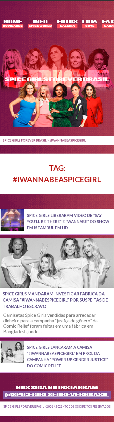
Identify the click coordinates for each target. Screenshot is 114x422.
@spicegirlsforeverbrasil (57, 394)
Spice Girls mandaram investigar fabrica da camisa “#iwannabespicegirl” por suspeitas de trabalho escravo (55, 300)
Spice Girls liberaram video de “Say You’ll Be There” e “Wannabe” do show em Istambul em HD (68, 221)
